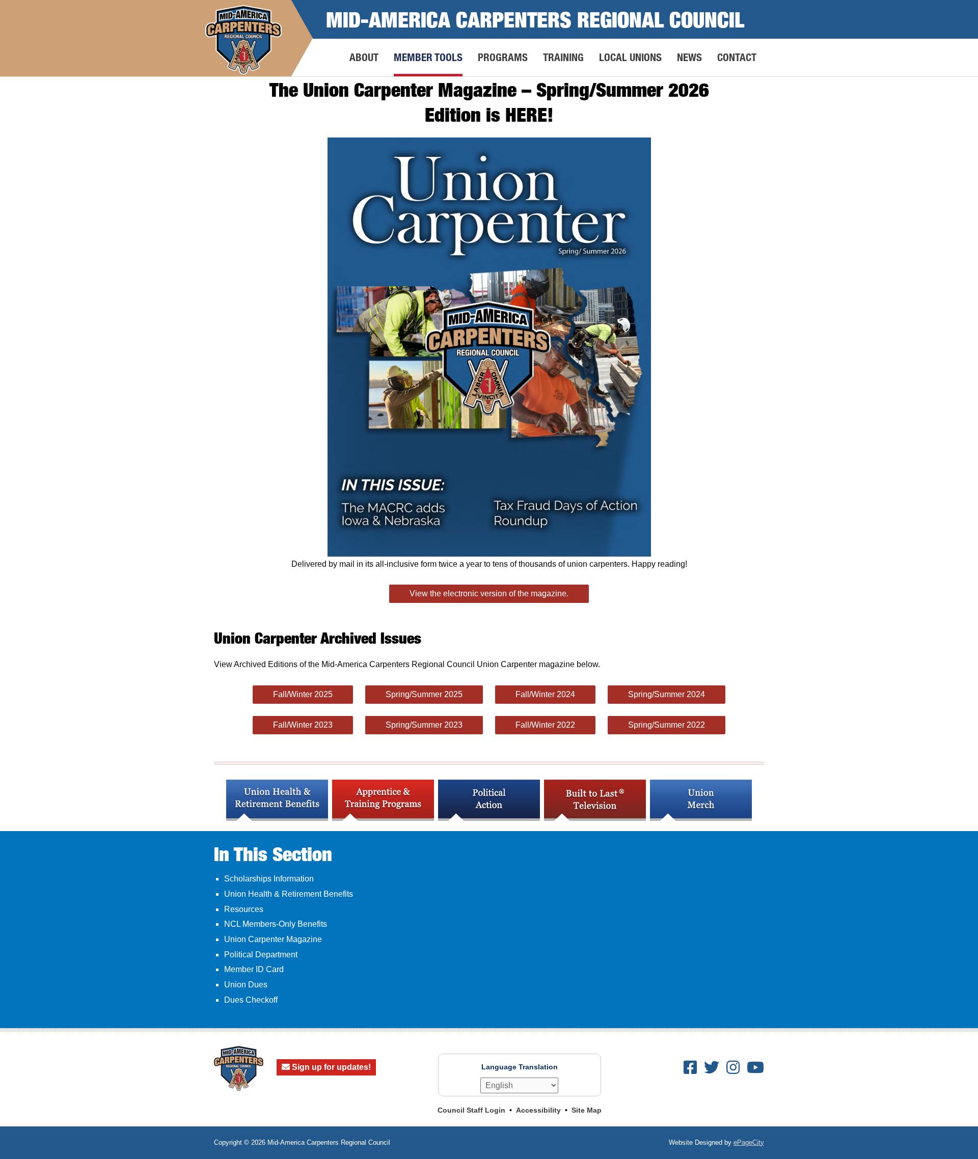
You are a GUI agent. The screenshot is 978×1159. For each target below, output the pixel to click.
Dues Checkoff (251, 1000)
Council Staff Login (471, 1110)
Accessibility (538, 1110)
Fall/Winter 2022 (545, 725)
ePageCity (749, 1142)
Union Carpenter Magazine (273, 939)
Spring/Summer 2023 (424, 725)
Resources (243, 909)
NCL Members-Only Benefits (275, 924)
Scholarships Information (269, 878)
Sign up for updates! (330, 1067)
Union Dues (245, 984)
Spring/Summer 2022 (666, 725)
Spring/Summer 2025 (424, 694)
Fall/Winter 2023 (303, 725)
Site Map (587, 1110)
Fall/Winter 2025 (303, 694)
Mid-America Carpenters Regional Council (535, 19)
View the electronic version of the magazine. (489, 593)
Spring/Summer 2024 (666, 694)
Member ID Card (254, 969)
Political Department (260, 954)
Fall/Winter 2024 (545, 694)
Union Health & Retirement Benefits (288, 894)
